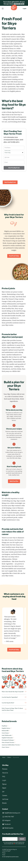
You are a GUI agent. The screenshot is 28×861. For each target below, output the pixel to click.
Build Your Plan (14, 481)
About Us (5, 773)
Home (3, 757)
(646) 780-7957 (9, 816)
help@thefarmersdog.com (12, 813)
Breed (9, 757)
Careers (4, 795)
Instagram (7, 820)
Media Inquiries (8, 828)
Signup (4, 784)
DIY (3, 792)
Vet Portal (5, 799)
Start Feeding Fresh (10, 182)
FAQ (3, 776)
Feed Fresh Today (14, 256)
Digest (4, 788)
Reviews (4, 769)
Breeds (4, 803)
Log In (24, 8)
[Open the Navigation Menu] (3, 8)
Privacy (3, 852)
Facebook (7, 824)
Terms (3, 854)
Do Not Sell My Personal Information (10, 856)
